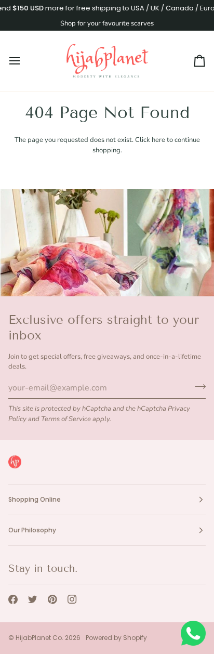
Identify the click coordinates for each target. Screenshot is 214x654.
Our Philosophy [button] (32, 530)
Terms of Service (66, 419)
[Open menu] (23, 61)
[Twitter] (32, 599)
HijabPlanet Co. (39, 637)
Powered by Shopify (116, 637)
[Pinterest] (52, 599)
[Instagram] (72, 599)
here (158, 140)
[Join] (197, 386)
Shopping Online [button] (34, 499)
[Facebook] (13, 599)
